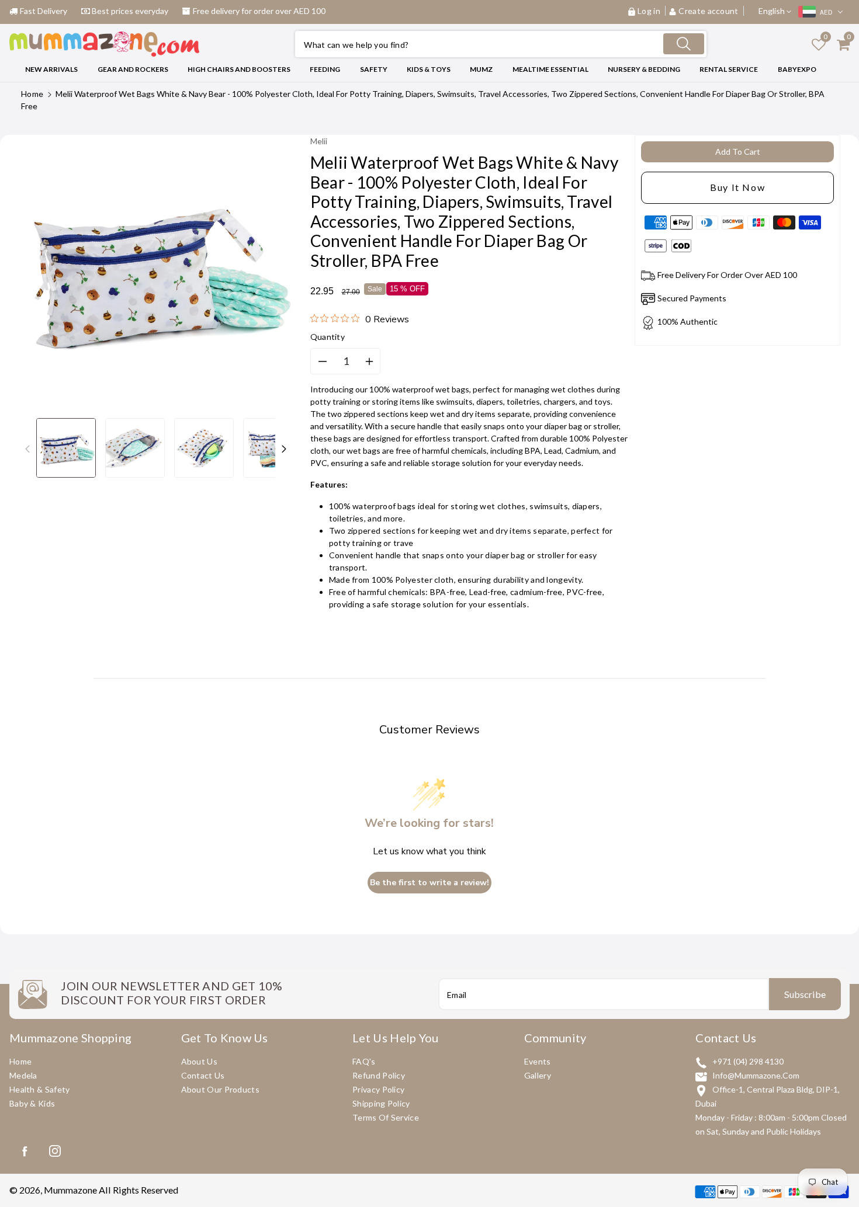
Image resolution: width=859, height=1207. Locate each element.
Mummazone (70, 1189)
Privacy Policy (378, 1089)
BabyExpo (797, 69)
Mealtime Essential (550, 69)
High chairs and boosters (239, 69)
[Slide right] (284, 448)
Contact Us (203, 1075)
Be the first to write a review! (429, 882)
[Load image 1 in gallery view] (66, 448)
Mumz (481, 69)
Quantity (327, 337)
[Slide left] (27, 448)
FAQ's (364, 1061)
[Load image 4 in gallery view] (273, 448)
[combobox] (500, 44)
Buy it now (737, 187)
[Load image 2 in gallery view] (135, 448)
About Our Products (220, 1089)
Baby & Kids (32, 1103)
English (772, 11)
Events (537, 1061)
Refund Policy (378, 1075)
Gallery (537, 1075)
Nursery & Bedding (644, 69)
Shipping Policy (381, 1103)
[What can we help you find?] (683, 43)
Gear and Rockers (133, 69)
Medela (23, 1075)
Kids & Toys (429, 69)
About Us (199, 1061)
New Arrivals (51, 69)
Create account (708, 11)
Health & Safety (39, 1089)
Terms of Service (385, 1117)
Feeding (325, 69)
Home (32, 94)
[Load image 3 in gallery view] (204, 448)
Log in (649, 11)
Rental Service (728, 69)
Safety (373, 69)
